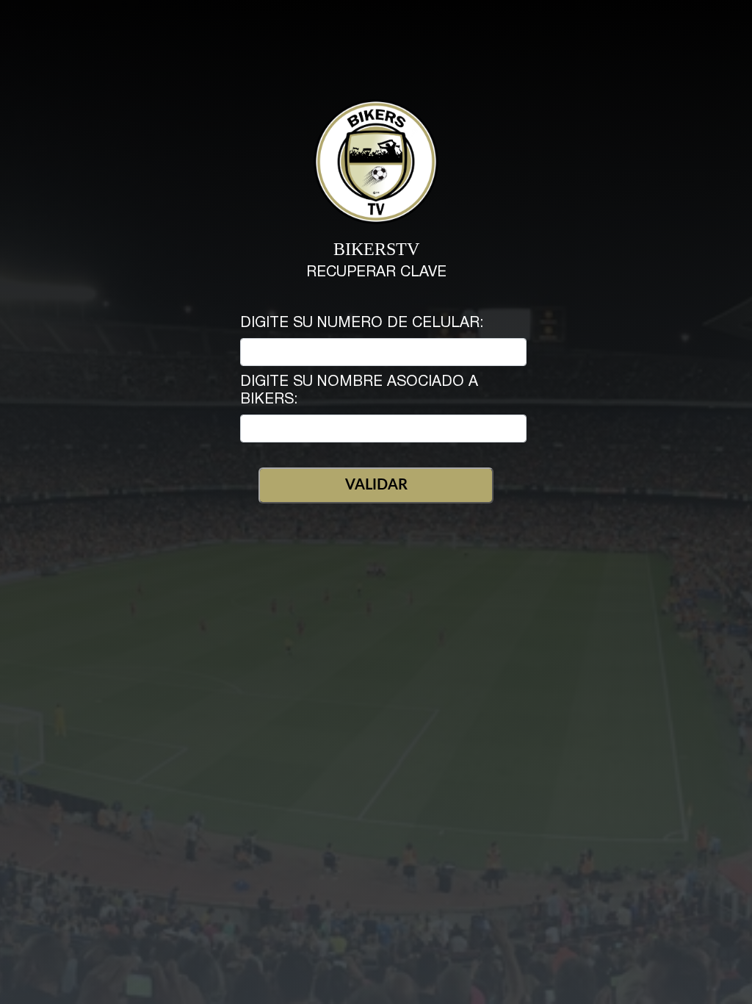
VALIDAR (376, 485)
